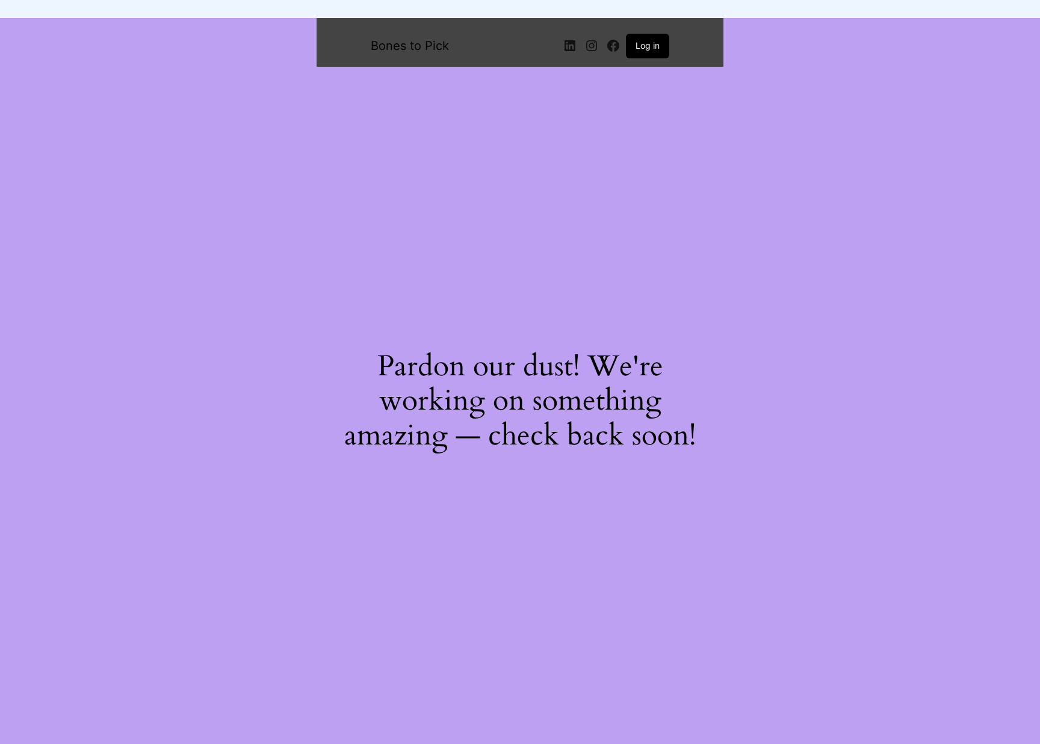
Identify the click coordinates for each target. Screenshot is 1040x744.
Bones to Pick (410, 45)
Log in (648, 45)
